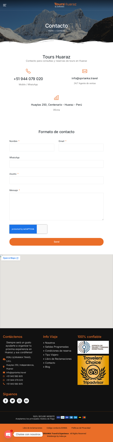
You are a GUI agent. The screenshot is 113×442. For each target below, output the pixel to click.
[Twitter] (12, 400)
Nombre (13, 141)
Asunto (13, 174)
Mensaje (13, 190)
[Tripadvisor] (26, 400)
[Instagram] (19, 400)
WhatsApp (14, 157)
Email (62, 141)
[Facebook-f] (5, 400)
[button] (4, 5)
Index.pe (62, 436)
